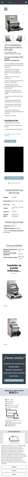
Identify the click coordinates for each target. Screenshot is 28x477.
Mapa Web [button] (9, 403)
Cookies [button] (9, 409)
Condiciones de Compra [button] (13, 405)
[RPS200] (14, 290)
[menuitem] (14, 400)
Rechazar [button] (14, 470)
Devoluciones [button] (10, 401)
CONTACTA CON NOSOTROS (14, 380)
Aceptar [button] (14, 474)
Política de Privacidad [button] (12, 407)
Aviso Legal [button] (10, 399)
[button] (14, 2)
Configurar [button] (14, 467)
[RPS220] (14, 328)
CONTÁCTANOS (10, 141)
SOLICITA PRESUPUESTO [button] (14, 178)
